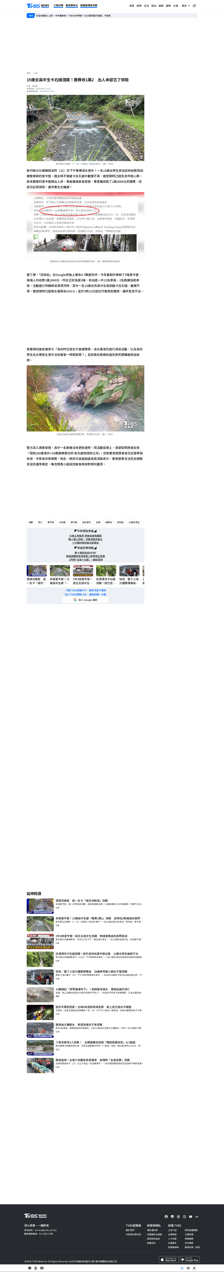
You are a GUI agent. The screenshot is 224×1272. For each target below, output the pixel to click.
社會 (175, 5)
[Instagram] (184, 1217)
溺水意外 (86, 522)
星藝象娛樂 (173, 1247)
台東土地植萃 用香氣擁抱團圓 (85, 535)
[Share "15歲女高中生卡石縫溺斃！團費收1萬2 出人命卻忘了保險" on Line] (29, 1268)
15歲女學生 (134, 522)
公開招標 (189, 1234)
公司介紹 (172, 1230)
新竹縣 (74, 522)
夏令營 (51, 522)
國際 (168, 5)
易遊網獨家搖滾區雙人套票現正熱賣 (85, 556)
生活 (146, 5)
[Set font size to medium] (188, 1268)
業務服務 (189, 1238)
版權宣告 (151, 1242)
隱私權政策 (152, 1230)
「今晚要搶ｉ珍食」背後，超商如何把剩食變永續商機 (61, 15)
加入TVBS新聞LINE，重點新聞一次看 (85, 594)
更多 (185, 5)
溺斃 (31, 522)
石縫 (98, 522)
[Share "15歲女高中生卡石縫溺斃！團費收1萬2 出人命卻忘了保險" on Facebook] (41, 1268)
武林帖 (120, 522)
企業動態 (172, 1234)
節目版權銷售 (191, 1230)
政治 (153, 5)
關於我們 (130, 1230)
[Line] (172, 1217)
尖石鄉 (62, 522)
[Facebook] (166, 1217)
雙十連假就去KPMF (85, 552)
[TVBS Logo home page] (38, 6)
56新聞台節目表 (133, 1234)
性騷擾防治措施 (154, 1234)
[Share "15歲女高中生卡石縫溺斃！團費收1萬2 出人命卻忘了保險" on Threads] (35, 1268)
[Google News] (197, 1217)
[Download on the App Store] (169, 1259)
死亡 (40, 522)
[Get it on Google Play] (190, 1259)
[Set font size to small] (182, 1268)
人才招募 (172, 1238)
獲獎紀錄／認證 (192, 1247)
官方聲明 (189, 1242)
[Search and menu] (194, 6)
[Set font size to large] (194, 1268)
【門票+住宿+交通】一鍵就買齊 (85, 559)
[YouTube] (191, 1217)
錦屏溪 (108, 522)
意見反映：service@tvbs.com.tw (40, 1230)
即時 (139, 5)
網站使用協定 (153, 1238)
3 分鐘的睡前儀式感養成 (85, 542)
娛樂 (161, 5)
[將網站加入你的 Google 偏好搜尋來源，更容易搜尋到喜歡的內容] (85, 600)
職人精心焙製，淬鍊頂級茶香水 (85, 539)
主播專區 (172, 1242)
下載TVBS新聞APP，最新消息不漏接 (85, 590)
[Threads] (178, 1217)
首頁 (131, 5)
